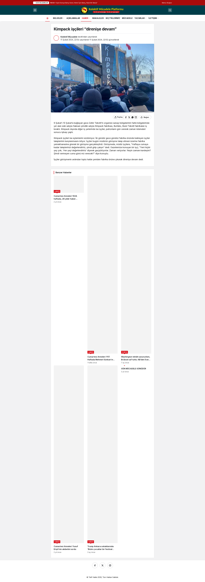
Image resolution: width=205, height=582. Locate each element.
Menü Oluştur (167, 3)
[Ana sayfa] (47, 18)
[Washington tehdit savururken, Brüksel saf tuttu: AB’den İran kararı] (136, 270)
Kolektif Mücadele (69, 37)
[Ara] (170, 10)
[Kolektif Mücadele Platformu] (102, 10)
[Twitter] (102, 565)
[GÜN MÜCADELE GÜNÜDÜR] (136, 459)
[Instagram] (110, 565)
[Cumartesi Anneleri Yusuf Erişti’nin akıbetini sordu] (69, 459)
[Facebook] (95, 565)
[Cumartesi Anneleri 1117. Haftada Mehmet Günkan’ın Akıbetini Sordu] (102, 270)
